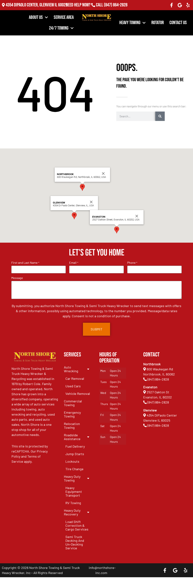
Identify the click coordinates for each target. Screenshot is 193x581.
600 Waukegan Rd (160, 369)
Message (17, 277)
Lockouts (72, 461)
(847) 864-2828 (115, 5)
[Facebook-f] (171, 5)
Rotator (157, 23)
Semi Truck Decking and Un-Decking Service (74, 542)
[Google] (180, 5)
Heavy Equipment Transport (73, 491)
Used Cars (73, 386)
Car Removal (74, 378)
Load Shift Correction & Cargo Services (76, 525)
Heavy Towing (129, 23)
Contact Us (178, 23)
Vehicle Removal (77, 393)
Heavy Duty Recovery (72, 512)
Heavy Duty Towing (72, 478)
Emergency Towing (72, 414)
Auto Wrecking (71, 369)
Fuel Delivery (75, 446)
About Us (36, 17)
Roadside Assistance (72, 437)
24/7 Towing (58, 28)
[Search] (160, 116)
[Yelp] (188, 5)
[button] (74, 216)
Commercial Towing (73, 403)
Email (73, 262)
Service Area (64, 17)
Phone (132, 262)
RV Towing (73, 503)
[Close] (91, 201)
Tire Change (74, 469)
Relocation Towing (72, 426)
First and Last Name (25, 262)
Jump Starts (74, 454)
